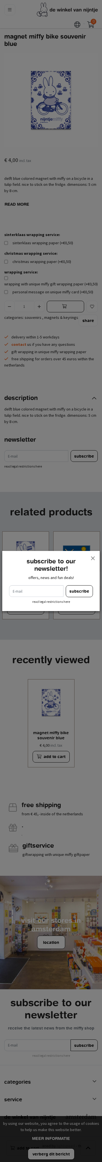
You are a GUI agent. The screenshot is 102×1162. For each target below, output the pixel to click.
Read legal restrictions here (51, 602)
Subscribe (79, 591)
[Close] (93, 558)
